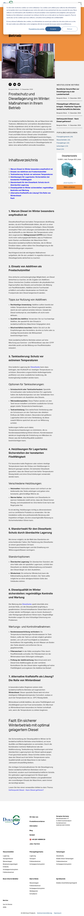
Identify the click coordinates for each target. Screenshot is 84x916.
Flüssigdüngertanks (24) (65, 136)
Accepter (53, 29)
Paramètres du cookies (37, 29)
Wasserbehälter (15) (63, 140)
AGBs (4, 907)
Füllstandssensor (8, 872)
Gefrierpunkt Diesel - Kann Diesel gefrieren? (26, 790)
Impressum (57, 913)
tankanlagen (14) (62, 146)
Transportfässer (8, 858)
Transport (33, 858)
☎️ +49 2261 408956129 (37, 839)
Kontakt (32, 835)
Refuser (69, 29)
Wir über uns (34, 817)
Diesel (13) (60, 149)
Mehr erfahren (69, 187)
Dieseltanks (35, 367)
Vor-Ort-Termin (7, 904)
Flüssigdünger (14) (63, 143)
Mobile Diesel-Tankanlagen (65, 858)
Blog (31, 830)
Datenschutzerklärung (44, 913)
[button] (11, 85)
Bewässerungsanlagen (10, 864)
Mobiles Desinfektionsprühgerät (66, 883)
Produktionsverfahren (37, 821)
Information (33, 826)
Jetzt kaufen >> (69, 183)
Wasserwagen (7, 861)
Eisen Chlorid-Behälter (10, 879)
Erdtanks (6, 867)
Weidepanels (34, 891)
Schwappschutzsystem (10, 869)
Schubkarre (33, 894)
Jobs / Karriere (35, 844)
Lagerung (6, 856)
